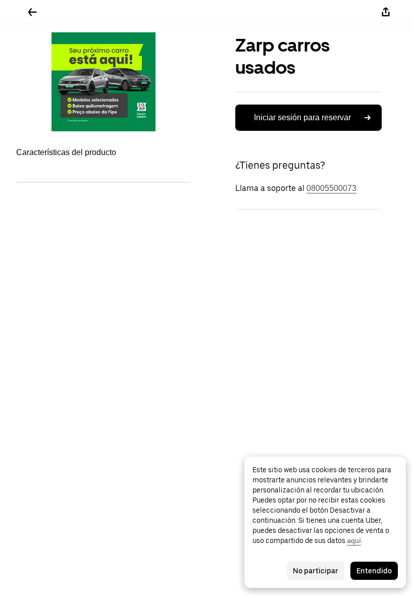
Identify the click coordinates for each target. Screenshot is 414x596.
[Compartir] (386, 12)
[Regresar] (32, 12)
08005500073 (331, 188)
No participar (315, 571)
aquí (354, 540)
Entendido (374, 571)
